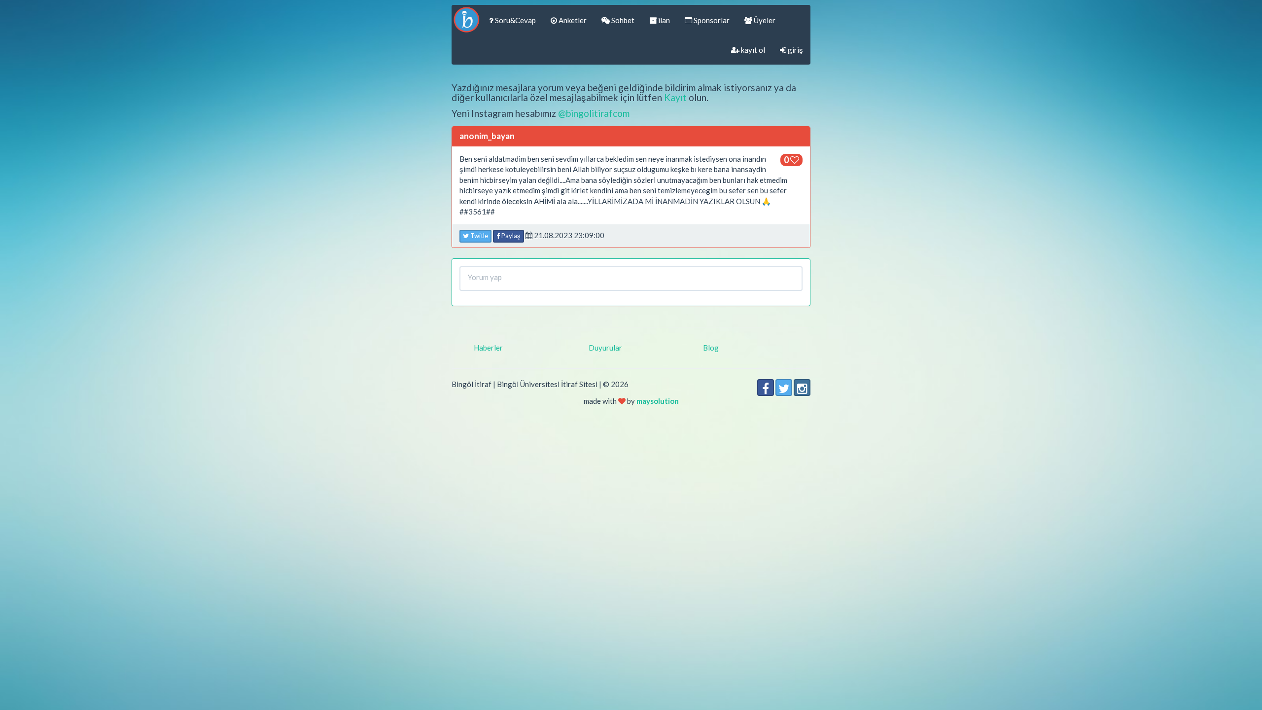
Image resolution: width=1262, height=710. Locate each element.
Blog (711, 347)
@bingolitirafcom (594, 113)
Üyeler (763, 20)
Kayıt (675, 97)
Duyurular (605, 347)
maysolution (657, 400)
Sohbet (622, 20)
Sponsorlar (711, 20)
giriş (794, 49)
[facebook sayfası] (765, 387)
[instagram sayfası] (802, 387)
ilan (663, 20)
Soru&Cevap (514, 20)
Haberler (488, 347)
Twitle (478, 236)
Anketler (572, 20)
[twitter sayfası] (783, 387)
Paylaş (510, 236)
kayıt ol (752, 49)
